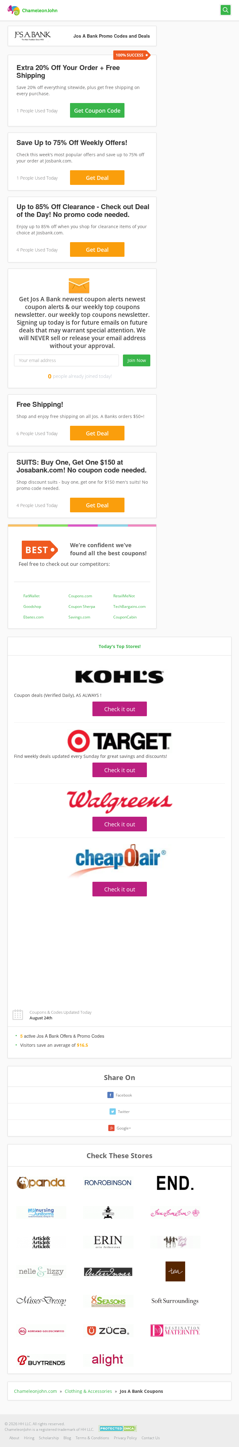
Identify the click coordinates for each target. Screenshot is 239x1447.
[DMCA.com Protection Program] (118, 1428)
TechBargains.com (129, 606)
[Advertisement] (119, 949)
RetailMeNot (124, 596)
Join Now (137, 360)
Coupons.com (80, 596)
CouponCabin (125, 617)
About (14, 1437)
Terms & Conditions (92, 1437)
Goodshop (32, 606)
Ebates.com (33, 617)
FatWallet (31, 596)
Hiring (29, 1437)
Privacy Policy (125, 1437)
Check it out (119, 709)
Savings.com (79, 617)
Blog (67, 1437)
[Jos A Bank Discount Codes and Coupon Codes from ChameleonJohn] (33, 10)
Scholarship (49, 1437)
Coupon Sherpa (81, 606)
